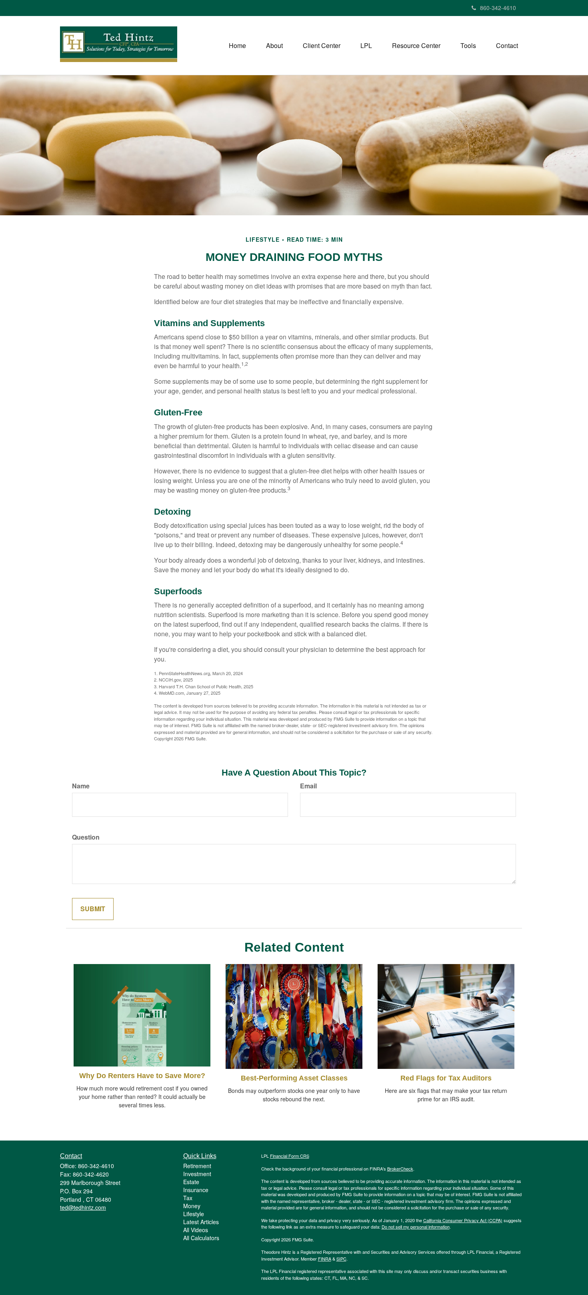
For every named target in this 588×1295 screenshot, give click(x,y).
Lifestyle (193, 1214)
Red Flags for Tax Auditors (446, 1078)
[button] (274, 45)
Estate (191, 1182)
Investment (197, 1174)
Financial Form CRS (289, 1156)
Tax (187, 1198)
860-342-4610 (498, 8)
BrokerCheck (400, 1168)
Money (191, 1206)
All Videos (195, 1230)
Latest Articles (201, 1222)
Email (308, 786)
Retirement (197, 1166)
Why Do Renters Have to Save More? (142, 1076)
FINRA (324, 1258)
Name (81, 786)
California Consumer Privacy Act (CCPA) (462, 1220)
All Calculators (201, 1238)
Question (86, 837)
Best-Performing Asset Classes (294, 1078)
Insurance (195, 1190)
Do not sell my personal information (416, 1226)
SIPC (341, 1258)
